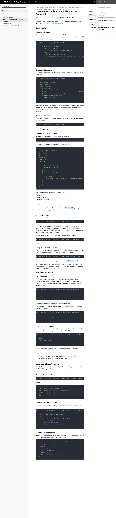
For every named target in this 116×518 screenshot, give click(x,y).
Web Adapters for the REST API (11, 25)
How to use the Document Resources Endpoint (13, 20)
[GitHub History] (52, 17)
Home (37, 7)
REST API (4, 10)
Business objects (54, 367)
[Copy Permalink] (57, 17)
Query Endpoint (7, 23)
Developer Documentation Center (50, 7)
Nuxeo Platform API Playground (54, 23)
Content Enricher (7, 28)
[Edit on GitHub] (55, 17)
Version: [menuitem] (65, 17)
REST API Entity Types (8, 17)
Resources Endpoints (7, 14)
